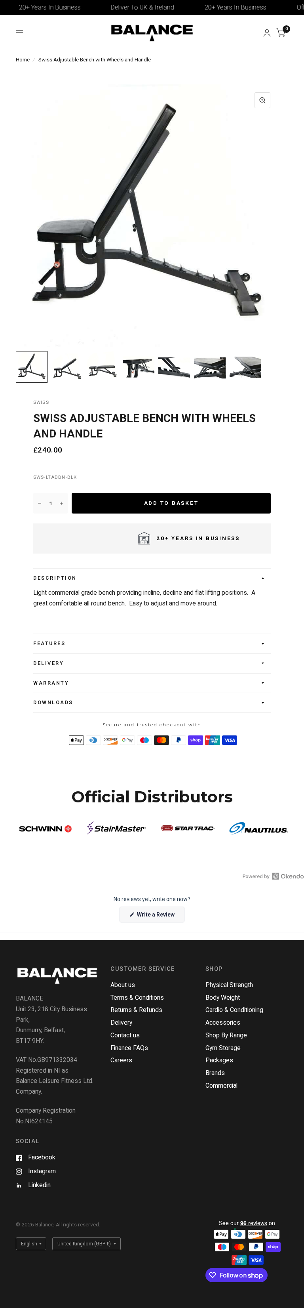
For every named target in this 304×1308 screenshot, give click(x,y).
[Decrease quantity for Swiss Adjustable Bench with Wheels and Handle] (40, 503)
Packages (219, 1060)
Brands (215, 1073)
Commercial (221, 1085)
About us (122, 985)
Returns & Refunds (136, 1010)
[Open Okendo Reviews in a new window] (273, 876)
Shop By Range (226, 1035)
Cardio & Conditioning (234, 1010)
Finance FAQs (129, 1048)
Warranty (51, 683)
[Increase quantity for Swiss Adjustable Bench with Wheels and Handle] (61, 503)
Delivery (48, 663)
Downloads (53, 702)
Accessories (222, 1022)
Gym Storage (223, 1048)
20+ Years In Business (37, 7)
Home (23, 59)
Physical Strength (229, 985)
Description (55, 578)
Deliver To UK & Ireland (130, 7)
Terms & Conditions (137, 997)
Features (49, 643)
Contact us (125, 1035)
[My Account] (267, 33)
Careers (121, 1060)
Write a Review (157, 916)
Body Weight (222, 997)
